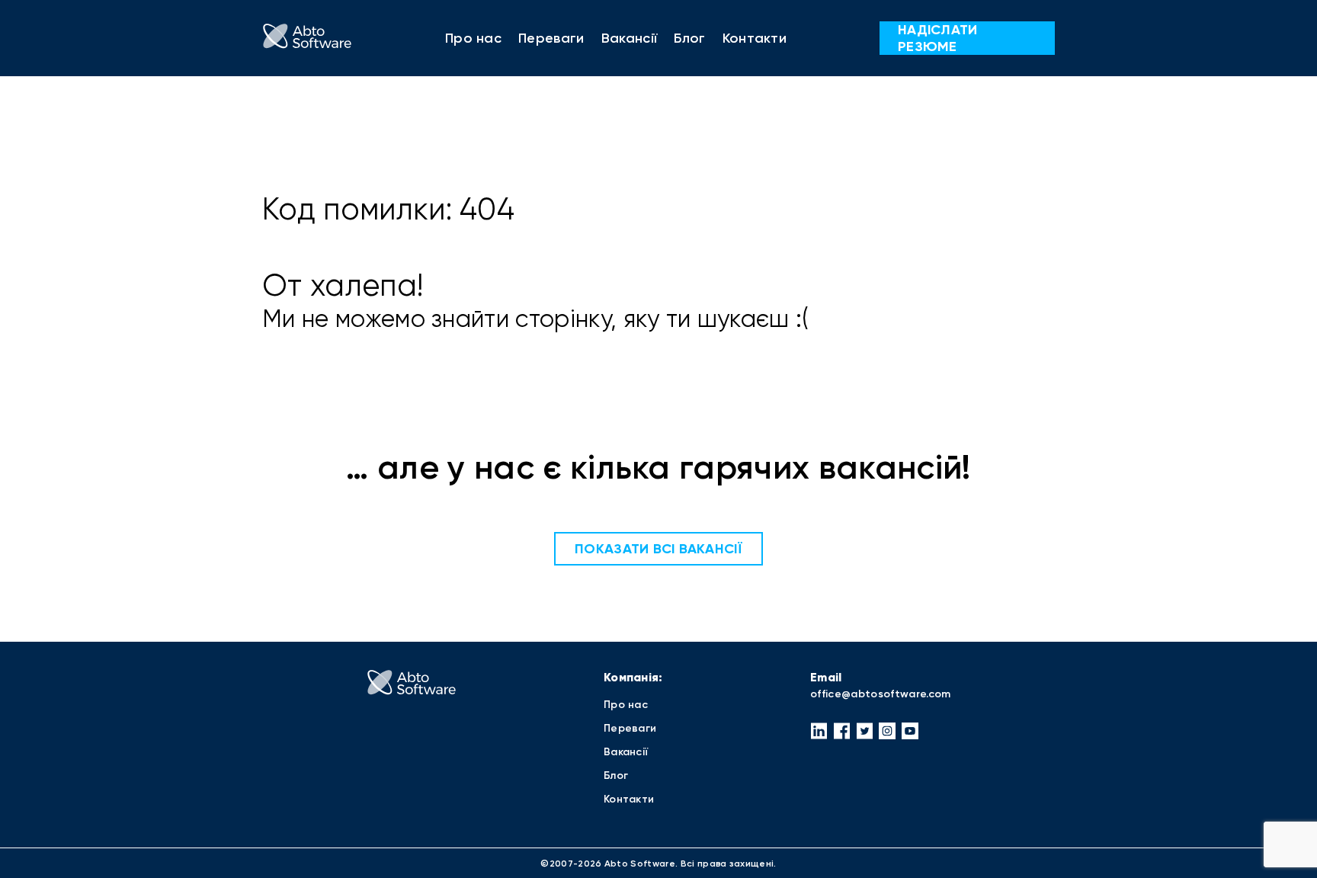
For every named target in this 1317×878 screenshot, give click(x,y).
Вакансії (629, 38)
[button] (818, 731)
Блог (689, 38)
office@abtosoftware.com (880, 693)
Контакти (755, 38)
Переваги (551, 38)
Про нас (473, 38)
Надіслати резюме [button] (937, 38)
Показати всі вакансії (658, 548)
